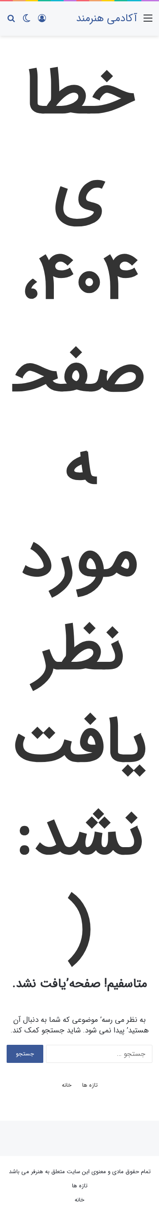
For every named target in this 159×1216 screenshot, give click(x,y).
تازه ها (90, 1085)
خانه (67, 1085)
